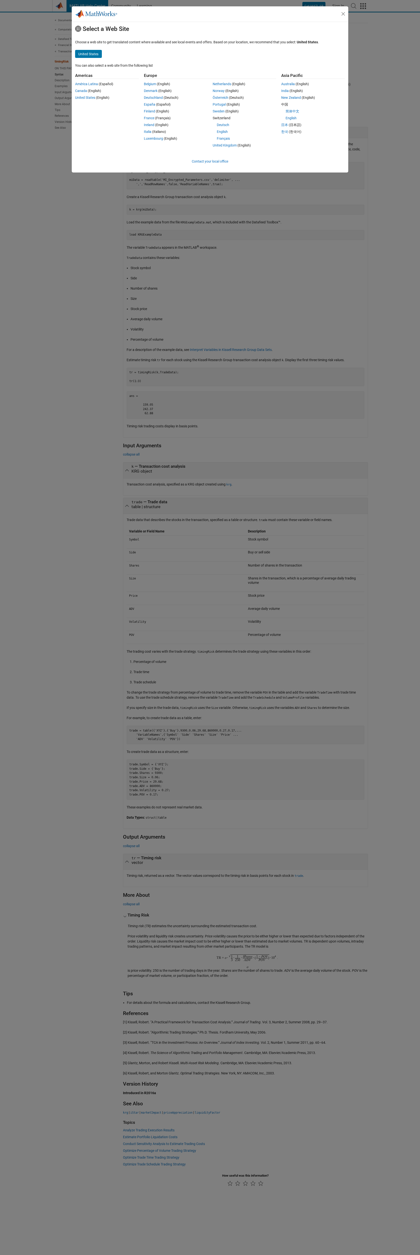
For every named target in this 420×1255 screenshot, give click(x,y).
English (222, 132)
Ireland (149, 125)
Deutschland (153, 98)
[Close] (343, 13)
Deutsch (223, 125)
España (149, 104)
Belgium (150, 84)
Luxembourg (153, 138)
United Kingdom (225, 145)
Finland (149, 111)
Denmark (151, 91)
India (285, 91)
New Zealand (291, 98)
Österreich (220, 98)
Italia (147, 132)
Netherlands (222, 84)
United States (85, 98)
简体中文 (292, 111)
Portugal (219, 104)
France (149, 118)
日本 (284, 125)
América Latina (86, 84)
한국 (284, 132)
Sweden (219, 111)
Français (223, 138)
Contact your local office (210, 161)
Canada (81, 91)
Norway (219, 91)
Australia (288, 84)
